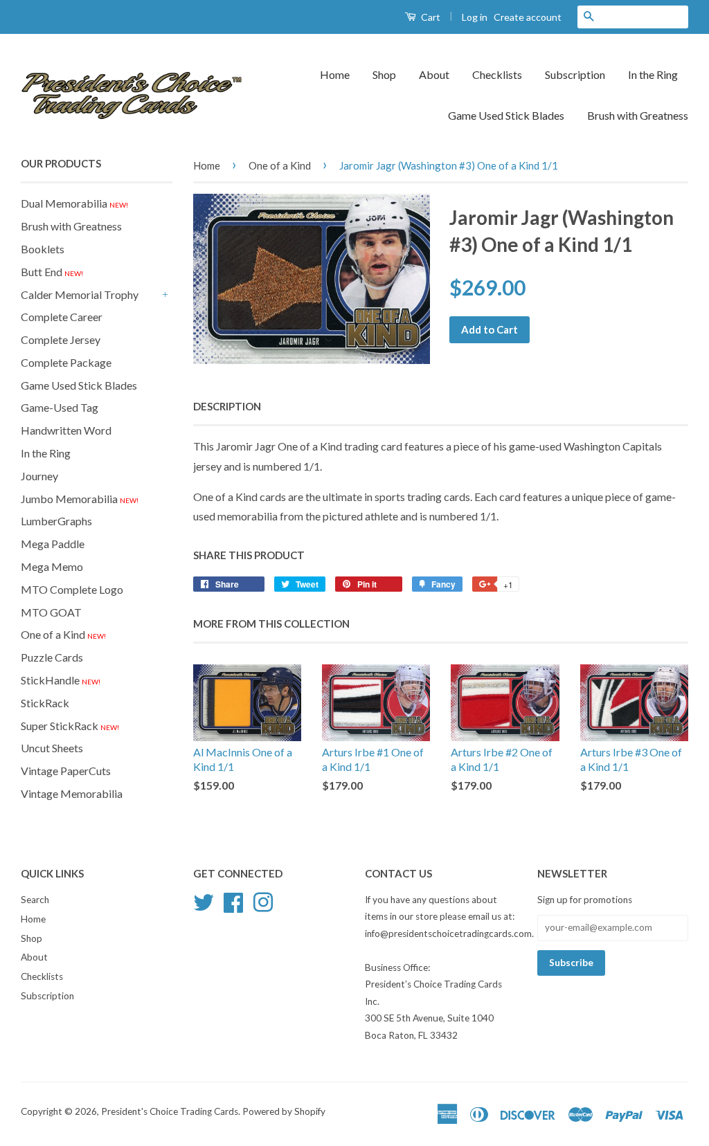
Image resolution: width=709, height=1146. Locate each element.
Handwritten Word (66, 430)
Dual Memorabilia (74, 203)
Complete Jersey (60, 339)
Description (227, 406)
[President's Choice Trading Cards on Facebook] (233, 900)
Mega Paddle (52, 543)
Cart (429, 17)
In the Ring (653, 74)
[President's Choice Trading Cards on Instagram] (263, 900)
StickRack (45, 702)
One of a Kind (63, 634)
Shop (384, 74)
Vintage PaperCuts (66, 770)
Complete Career (61, 316)
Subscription (575, 74)
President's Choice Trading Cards (169, 1111)
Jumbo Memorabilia (79, 498)
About (434, 74)
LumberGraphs (56, 520)
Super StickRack (70, 725)
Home (335, 74)
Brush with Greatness (637, 115)
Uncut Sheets (52, 747)
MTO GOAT (51, 612)
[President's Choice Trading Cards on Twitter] (203, 900)
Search (35, 899)
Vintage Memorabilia (72, 793)
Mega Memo (52, 566)
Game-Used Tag (59, 407)
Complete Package (66, 362)
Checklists (497, 74)
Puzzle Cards (52, 657)
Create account (528, 17)
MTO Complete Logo (72, 589)
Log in (474, 17)
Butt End (52, 271)
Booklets (42, 248)
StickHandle (60, 679)
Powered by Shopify (283, 1111)
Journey (39, 475)
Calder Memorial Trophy (79, 294)
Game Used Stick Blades (506, 115)
